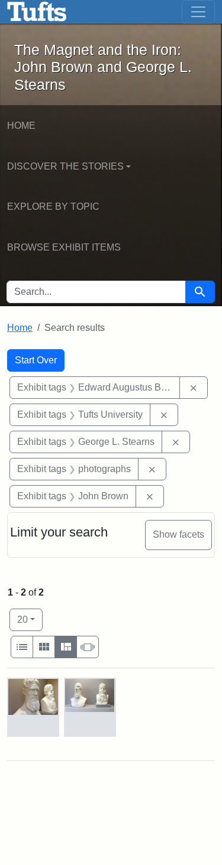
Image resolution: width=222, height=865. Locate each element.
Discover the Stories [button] (65, 166)
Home (21, 126)
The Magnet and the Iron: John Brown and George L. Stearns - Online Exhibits (37, 12)
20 (30, 619)
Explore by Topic (53, 206)
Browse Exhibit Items (64, 247)
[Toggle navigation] (198, 12)
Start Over (36, 360)
